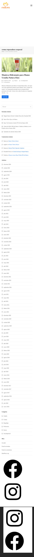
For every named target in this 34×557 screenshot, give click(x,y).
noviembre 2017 (7, 389)
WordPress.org (5, 453)
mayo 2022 (6, 262)
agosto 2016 (6, 399)
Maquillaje (6, 423)
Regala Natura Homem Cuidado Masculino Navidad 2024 (17, 116)
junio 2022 (6, 259)
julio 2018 (6, 361)
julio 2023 (6, 213)
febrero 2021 (7, 308)
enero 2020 (6, 354)
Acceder (4, 443)
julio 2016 (6, 403)
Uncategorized (24, 80)
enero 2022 (6, 273)
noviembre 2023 (7, 199)
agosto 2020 (6, 329)
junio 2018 (6, 364)
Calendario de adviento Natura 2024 (12, 131)
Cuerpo (5, 419)
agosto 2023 (6, 210)
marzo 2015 (6, 406)
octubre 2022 (7, 245)
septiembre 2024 (8, 171)
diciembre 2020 (7, 315)
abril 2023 (6, 224)
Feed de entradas (6, 446)
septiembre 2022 (8, 248)
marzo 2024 (6, 189)
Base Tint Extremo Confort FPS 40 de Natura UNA (16, 123)
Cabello (5, 416)
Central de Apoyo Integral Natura (20, 151)
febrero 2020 (7, 350)
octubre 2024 (7, 168)
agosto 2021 (6, 290)
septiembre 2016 (8, 396)
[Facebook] (13, 479)
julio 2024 (6, 178)
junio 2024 (6, 182)
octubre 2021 (7, 283)
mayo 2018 (6, 368)
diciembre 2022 (7, 238)
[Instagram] (13, 502)
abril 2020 (6, 343)
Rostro (5, 430)
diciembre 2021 (7, 276)
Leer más (5, 96)
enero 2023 (6, 234)
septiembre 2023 (8, 206)
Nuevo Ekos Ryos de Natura (10, 119)
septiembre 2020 (8, 326)
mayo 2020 (6, 340)
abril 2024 (6, 185)
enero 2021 (6, 312)
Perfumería (6, 426)
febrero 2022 (7, 269)
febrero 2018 (7, 378)
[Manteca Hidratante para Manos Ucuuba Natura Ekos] (17, 64)
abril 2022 (6, 266)
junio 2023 (6, 217)
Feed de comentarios (7, 450)
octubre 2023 (7, 203)
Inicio (3, 51)
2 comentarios (7, 82)
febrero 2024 (7, 192)
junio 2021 (6, 294)
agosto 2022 (6, 252)
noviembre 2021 (7, 280)
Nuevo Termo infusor (13, 141)
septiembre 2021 (8, 287)
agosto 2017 (6, 392)
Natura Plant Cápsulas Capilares (16, 148)
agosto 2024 (6, 175)
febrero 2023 (7, 231)
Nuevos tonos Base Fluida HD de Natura (18, 155)
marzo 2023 (6, 227)
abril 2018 (6, 371)
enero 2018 (6, 382)
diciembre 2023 (7, 196)
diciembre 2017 (7, 385)
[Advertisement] (17, 29)
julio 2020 (6, 333)
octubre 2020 (7, 322)
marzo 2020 (6, 347)
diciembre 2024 (7, 164)
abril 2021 (6, 301)
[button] (31, 5)
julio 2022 (6, 255)
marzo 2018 (6, 375)
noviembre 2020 (7, 319)
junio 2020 (6, 336)
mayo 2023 (6, 220)
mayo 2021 (6, 298)
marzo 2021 (6, 305)
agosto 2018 (6, 357)
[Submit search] (30, 107)
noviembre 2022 (7, 241)
